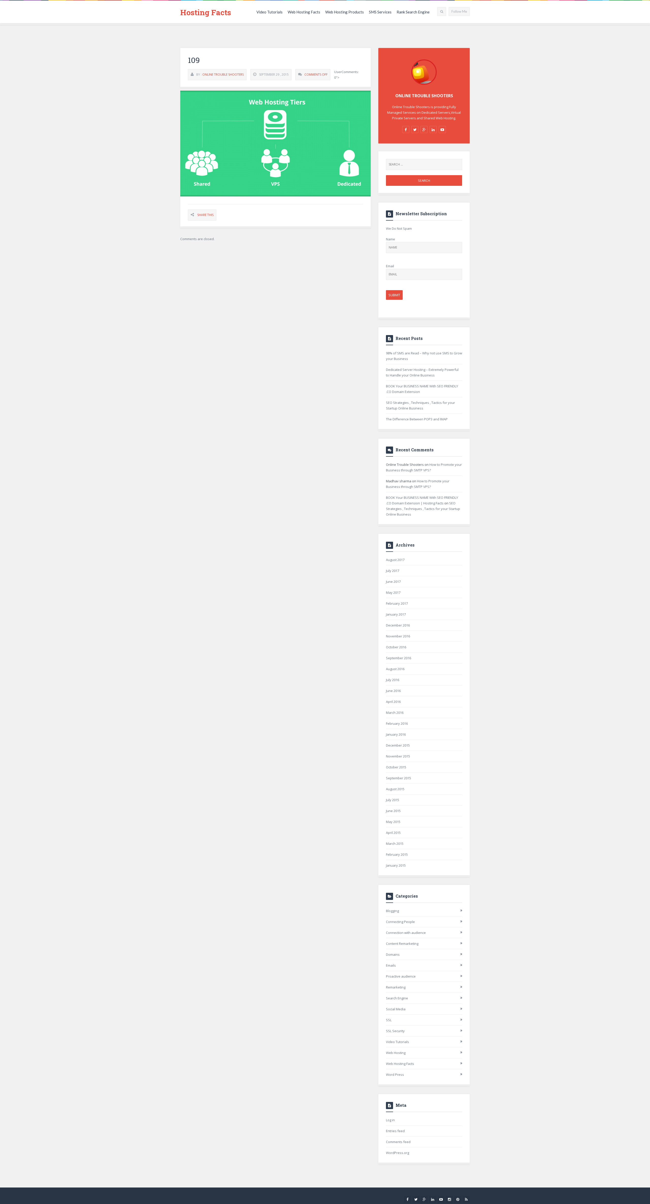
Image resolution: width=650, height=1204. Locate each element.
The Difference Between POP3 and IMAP (417, 419)
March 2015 (394, 843)
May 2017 (393, 592)
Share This (205, 215)
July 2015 (392, 800)
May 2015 (393, 821)
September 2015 (398, 778)
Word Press (395, 1074)
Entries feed (395, 1131)
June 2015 (393, 811)
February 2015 (397, 854)
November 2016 (398, 636)
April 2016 (393, 701)
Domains (393, 954)
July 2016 (392, 680)
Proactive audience (401, 976)
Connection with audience (406, 932)
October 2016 (396, 647)
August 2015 (395, 789)
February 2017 (397, 603)
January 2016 (396, 734)
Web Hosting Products (344, 12)
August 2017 (395, 559)
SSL (389, 1020)
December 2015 (398, 745)
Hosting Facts (205, 12)
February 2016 (397, 723)
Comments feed (398, 1142)
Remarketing (395, 987)
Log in (390, 1120)
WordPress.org (397, 1152)
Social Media (395, 1009)
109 (194, 60)
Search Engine (397, 998)
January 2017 (396, 614)
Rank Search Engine (413, 12)
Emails (391, 965)
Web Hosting (395, 1052)
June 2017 (393, 581)
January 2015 (396, 865)
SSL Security (395, 1031)
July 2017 (392, 570)
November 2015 (398, 756)
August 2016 (395, 669)
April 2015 (393, 832)
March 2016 (394, 712)
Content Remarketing (402, 943)
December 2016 (398, 625)
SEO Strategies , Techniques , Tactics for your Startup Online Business (423, 509)
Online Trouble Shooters (223, 74)
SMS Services (380, 12)
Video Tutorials (269, 12)
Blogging (392, 911)
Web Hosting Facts (304, 12)
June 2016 (393, 690)
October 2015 (396, 767)
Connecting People (400, 921)
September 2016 (398, 658)
